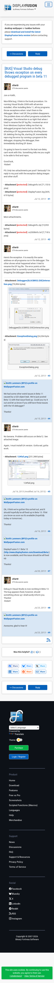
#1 (49, 199)
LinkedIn (16, 903)
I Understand (16, 976)
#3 (49, 376)
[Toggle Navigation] (48, 4)
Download (14, 785)
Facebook (17, 889)
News (12, 842)
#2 (49, 239)
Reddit (15, 908)
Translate (19, 734)
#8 (49, 608)
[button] (19, 7)
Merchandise (15, 820)
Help (11, 815)
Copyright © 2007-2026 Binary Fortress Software (27, 938)
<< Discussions (16, 53)
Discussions (15, 847)
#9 (49, 632)
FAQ (11, 852)
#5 (49, 491)
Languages (14, 810)
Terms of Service (17, 867)
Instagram (17, 918)
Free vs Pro (14, 795)
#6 (49, 531)
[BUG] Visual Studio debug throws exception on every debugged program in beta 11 (26, 72)
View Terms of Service (34, 976)
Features (13, 790)
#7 (49, 571)
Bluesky (16, 893)
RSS (14, 913)
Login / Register (19, 756)
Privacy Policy (16, 862)
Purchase (19, 747)
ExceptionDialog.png (27, 336)
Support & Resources (19, 857)
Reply (37, 53)
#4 (49, 418)
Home (12, 780)
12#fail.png (22, 456)
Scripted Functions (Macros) (23, 805)
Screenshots (15, 800)
